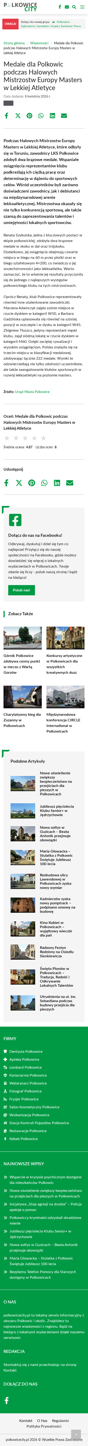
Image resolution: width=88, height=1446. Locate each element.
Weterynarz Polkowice (28, 1083)
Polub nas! (21, 590)
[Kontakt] (66, 7)
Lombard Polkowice (25, 1067)
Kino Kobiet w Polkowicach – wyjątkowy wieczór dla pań (56, 929)
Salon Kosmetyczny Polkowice (34, 1107)
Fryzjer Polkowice (23, 1099)
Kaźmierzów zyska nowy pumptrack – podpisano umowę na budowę (57, 905)
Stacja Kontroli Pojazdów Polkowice (39, 1123)
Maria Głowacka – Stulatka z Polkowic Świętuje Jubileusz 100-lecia (56, 857)
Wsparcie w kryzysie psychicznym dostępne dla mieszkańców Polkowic (45, 1180)
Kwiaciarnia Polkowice (28, 1075)
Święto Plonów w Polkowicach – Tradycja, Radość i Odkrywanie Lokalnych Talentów (56, 977)
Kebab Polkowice (23, 1139)
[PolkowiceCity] (19, 7)
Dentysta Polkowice (25, 1051)
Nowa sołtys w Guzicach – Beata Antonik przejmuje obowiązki (55, 834)
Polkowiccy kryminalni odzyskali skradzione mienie (45, 1220)
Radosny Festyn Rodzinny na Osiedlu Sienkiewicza (57, 952)
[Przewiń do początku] (76, 1434)
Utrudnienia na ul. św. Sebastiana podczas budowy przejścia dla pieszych (58, 1003)
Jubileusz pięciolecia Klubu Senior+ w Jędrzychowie (57, 811)
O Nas (42, 1421)
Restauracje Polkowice (27, 1131)
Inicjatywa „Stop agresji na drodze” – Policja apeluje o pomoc (46, 1207)
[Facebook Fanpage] (59, 7)
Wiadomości (39, 43)
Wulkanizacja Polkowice (29, 1115)
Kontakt (10, 1370)
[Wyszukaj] (74, 8)
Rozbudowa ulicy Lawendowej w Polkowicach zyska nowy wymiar (55, 881)
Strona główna (14, 43)
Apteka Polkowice (24, 1059)
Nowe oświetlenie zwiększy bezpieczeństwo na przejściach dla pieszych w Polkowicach (56, 783)
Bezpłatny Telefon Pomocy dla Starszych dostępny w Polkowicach (43, 1274)
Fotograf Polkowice (25, 1091)
